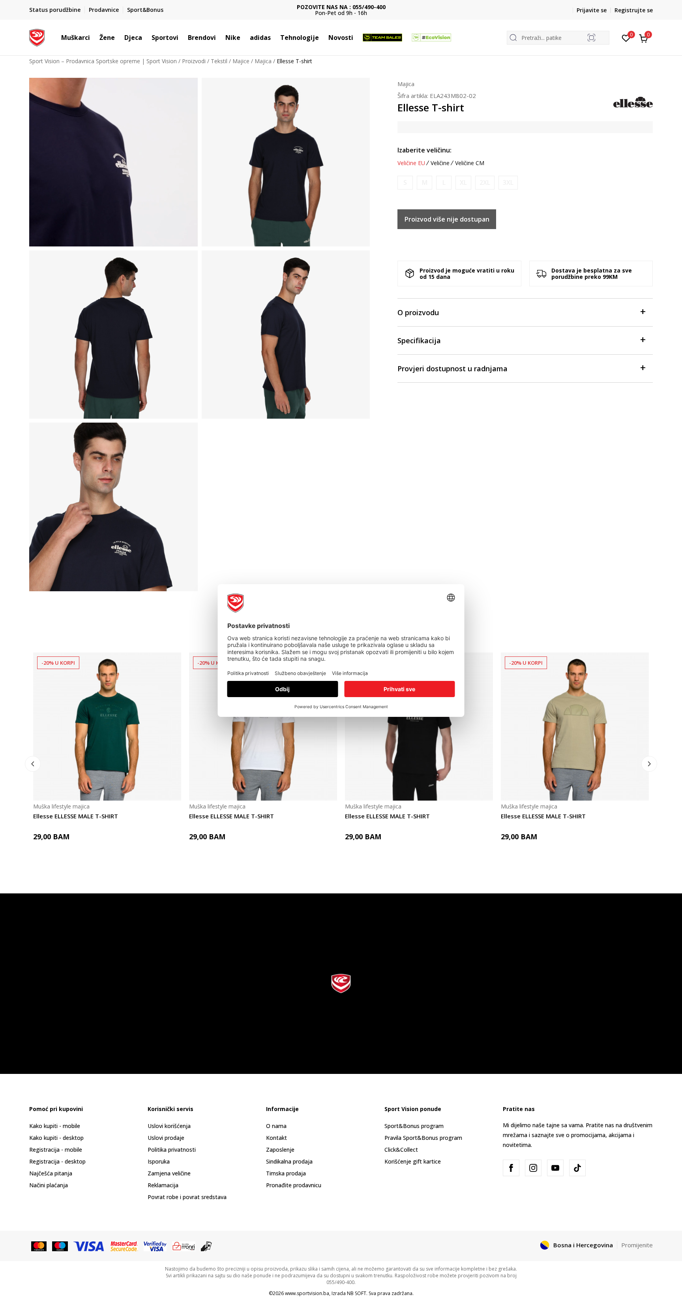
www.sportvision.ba (307, 1293)
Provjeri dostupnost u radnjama (452, 368)
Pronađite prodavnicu (293, 1185)
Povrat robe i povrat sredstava (187, 1197)
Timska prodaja (286, 1173)
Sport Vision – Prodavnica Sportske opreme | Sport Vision (103, 61)
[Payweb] (183, 1245)
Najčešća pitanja (50, 1173)
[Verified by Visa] (155, 1245)
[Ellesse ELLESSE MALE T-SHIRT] (107, 726)
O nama (276, 1126)
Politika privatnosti (172, 1149)
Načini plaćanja (48, 1185)
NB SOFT (356, 1293)
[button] (94, 37)
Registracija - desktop (57, 1161)
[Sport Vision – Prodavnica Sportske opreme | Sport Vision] (37, 36)
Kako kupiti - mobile (54, 1126)
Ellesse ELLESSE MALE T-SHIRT (75, 816)
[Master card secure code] (125, 1245)
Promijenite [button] (637, 1245)
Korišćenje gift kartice (412, 1161)
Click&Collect (401, 1149)
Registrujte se (634, 10)
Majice (240, 61)
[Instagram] (533, 1168)
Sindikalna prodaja (289, 1161)
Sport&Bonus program (414, 1126)
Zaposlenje (280, 1149)
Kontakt (276, 1137)
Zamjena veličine (169, 1173)
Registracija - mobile (55, 1149)
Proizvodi (194, 61)
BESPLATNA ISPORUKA (341, 7)
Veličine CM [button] (469, 163)
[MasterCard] (39, 1245)
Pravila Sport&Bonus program (423, 1137)
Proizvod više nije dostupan (447, 219)
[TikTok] (577, 1168)
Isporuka (159, 1161)
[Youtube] (555, 1168)
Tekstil (219, 61)
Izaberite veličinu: (424, 150)
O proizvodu (418, 312)
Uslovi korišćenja (169, 1126)
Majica (263, 61)
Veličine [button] (440, 163)
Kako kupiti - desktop (56, 1137)
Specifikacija (419, 340)
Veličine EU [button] (411, 163)
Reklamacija (163, 1185)
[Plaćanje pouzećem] (206, 1245)
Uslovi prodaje (166, 1137)
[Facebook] (511, 1168)
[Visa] (89, 1245)
